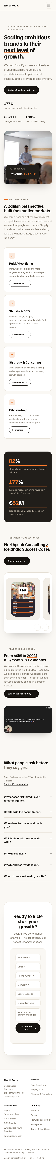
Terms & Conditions (40, 1129)
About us (35, 1110)
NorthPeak (11, 5)
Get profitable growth (21, 90)
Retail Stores (10, 1118)
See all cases (17, 561)
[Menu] (49, 5)
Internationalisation (13, 1136)
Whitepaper (36, 1124)
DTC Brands (10, 1123)
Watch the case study (21, 693)
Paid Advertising (39, 1085)
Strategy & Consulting (41, 1094)
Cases (34, 1115)
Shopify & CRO (38, 1089)
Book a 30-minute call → (16, 784)
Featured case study (41, 1120)
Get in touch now (28, 1028)
